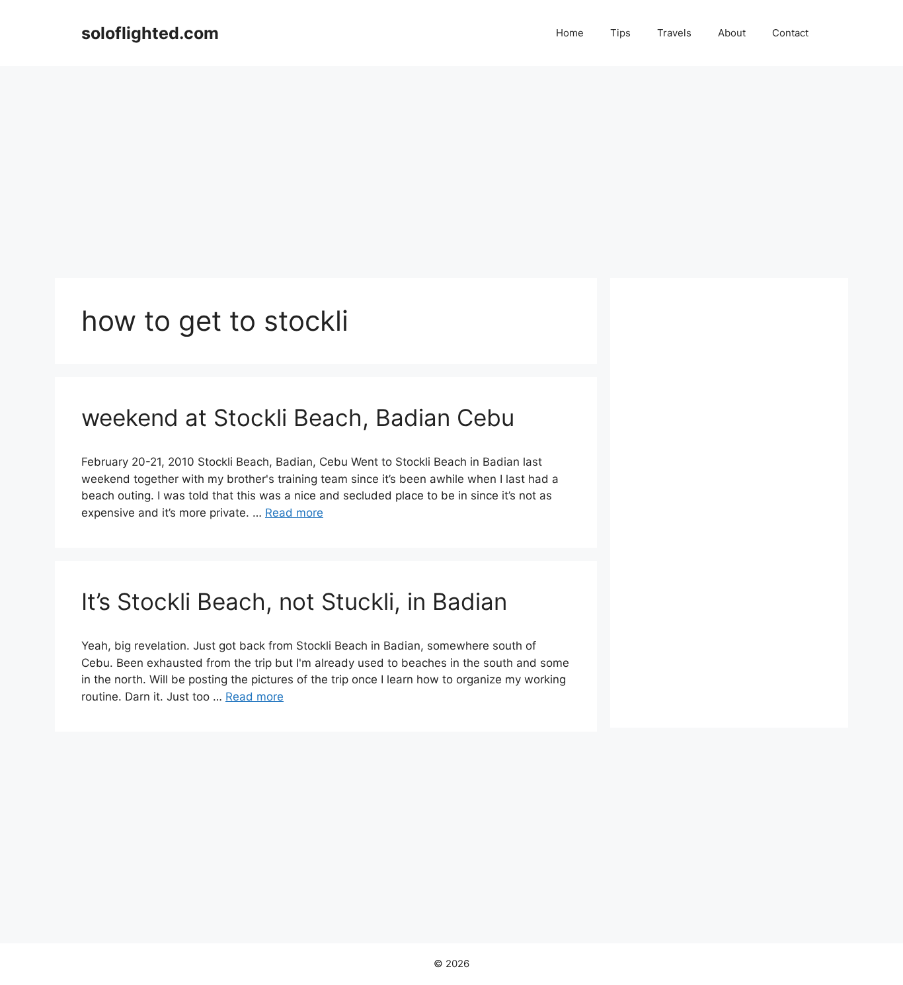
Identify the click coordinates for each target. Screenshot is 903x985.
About (732, 32)
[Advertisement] (451, 165)
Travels (674, 32)
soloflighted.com (150, 33)
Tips (620, 32)
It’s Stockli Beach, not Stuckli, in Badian (294, 601)
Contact (790, 32)
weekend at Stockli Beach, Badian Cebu (297, 417)
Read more (294, 512)
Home (570, 32)
